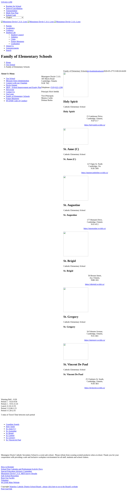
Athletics (14, 37)
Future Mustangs (17, 41)
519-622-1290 (6, 2)
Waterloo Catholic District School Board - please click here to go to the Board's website (43, 487)
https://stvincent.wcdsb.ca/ (94, 388)
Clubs (13, 39)
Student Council (17, 35)
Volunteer (5, 480)
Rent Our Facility (8, 478)
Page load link (6, 489)
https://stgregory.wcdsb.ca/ (94, 340)
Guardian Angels (12, 424)
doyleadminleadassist (95, 71)
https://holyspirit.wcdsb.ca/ (94, 125)
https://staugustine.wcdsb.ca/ (95, 228)
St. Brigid (10, 433)
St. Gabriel (10, 435)
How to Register (7, 467)
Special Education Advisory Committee (16, 471)
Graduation (15, 44)
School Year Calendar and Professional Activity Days (22, 469)
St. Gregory (10, 438)
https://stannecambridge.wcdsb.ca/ (94, 173)
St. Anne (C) (11, 429)
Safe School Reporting (10, 476)
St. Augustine (11, 431)
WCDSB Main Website (10, 482)
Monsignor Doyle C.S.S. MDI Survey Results (19, 473)
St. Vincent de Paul (13, 440)
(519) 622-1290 (56, 87)
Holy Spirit (10, 427)
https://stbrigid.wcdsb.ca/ (94, 284)
